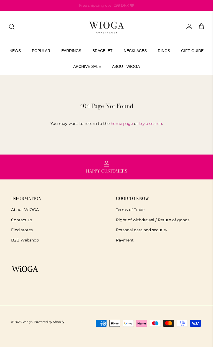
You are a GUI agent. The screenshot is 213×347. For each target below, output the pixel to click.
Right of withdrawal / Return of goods (152, 219)
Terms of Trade (130, 209)
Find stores (22, 229)
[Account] (188, 26)
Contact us (21, 219)
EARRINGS (71, 50)
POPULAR (41, 50)
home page (122, 123)
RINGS (164, 50)
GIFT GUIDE (192, 50)
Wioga (27, 322)
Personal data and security (141, 229)
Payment (125, 240)
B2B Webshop (25, 240)
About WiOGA (25, 209)
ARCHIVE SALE (87, 66)
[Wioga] (106, 26)
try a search (150, 123)
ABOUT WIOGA (126, 66)
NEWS (15, 50)
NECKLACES (135, 50)
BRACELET (102, 50)
